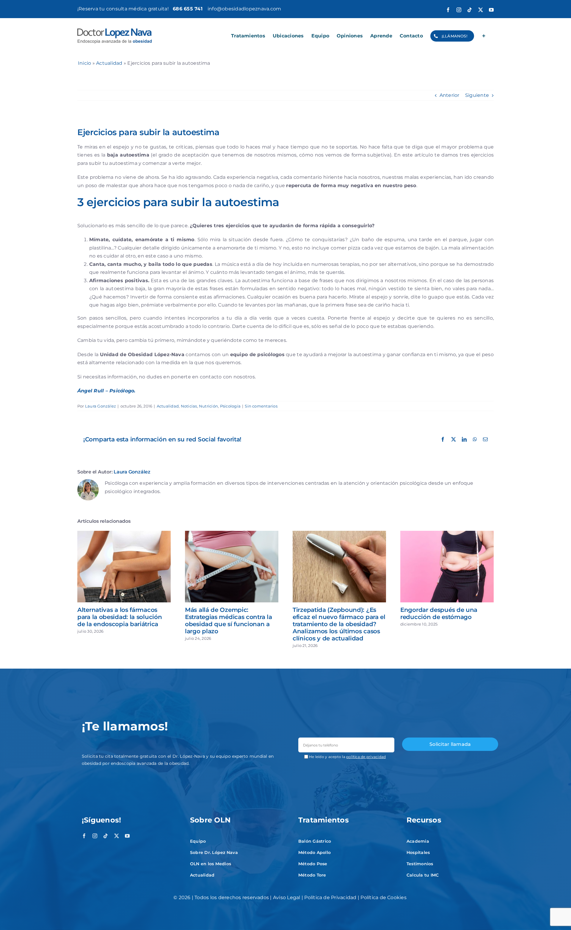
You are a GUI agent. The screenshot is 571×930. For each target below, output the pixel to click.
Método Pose (312, 863)
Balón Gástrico (314, 841)
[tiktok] (105, 835)
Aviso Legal (286, 897)
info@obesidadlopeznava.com (244, 9)
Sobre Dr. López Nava (214, 852)
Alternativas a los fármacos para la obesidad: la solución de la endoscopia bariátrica (119, 617)
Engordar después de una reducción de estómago (438, 613)
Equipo (198, 841)
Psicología (230, 406)
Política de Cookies (383, 897)
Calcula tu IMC (423, 875)
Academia (418, 841)
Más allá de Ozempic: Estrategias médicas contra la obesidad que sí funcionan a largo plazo (228, 620)
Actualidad (109, 63)
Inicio (84, 63)
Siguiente (477, 95)
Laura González (100, 406)
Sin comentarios (261, 406)
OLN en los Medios (210, 863)
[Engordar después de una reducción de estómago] (447, 533)
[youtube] (127, 835)
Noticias (189, 406)
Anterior (449, 95)
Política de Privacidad (330, 897)
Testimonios (420, 863)
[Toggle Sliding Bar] (483, 36)
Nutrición (208, 406)
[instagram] (94, 835)
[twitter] (116, 835)
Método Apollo (314, 852)
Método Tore (312, 875)
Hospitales (418, 852)
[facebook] (84, 835)
